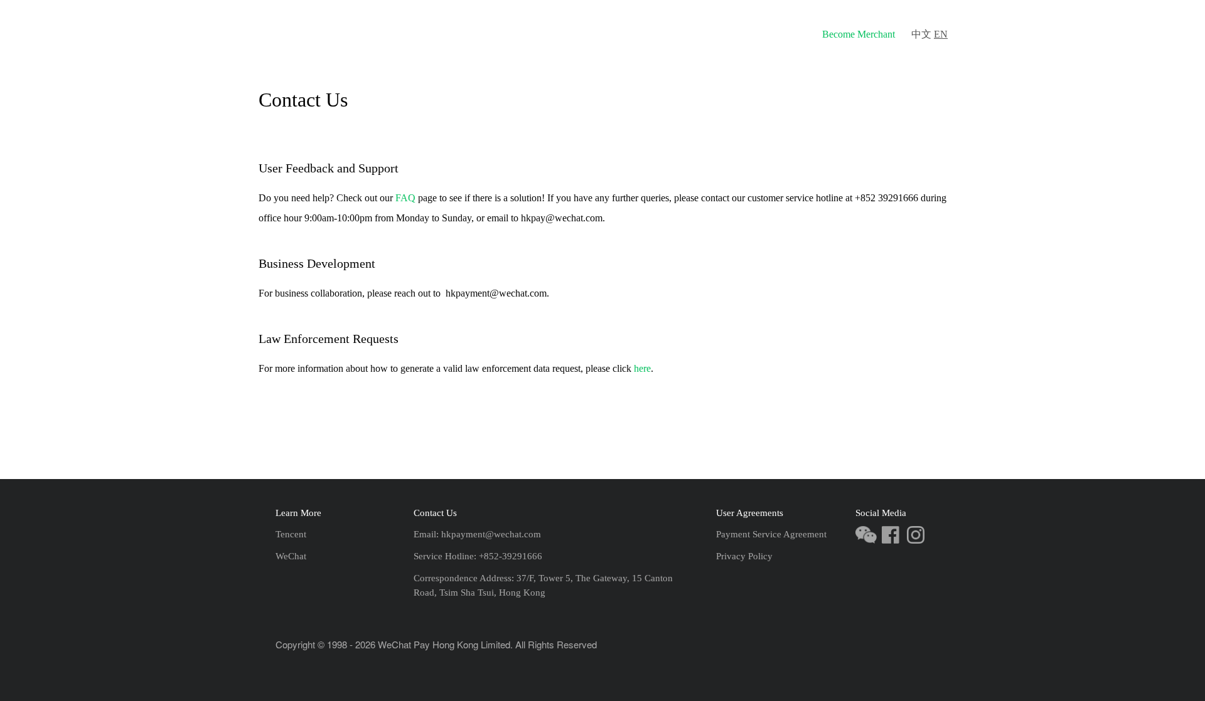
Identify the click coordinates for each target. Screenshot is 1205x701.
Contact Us (740, 34)
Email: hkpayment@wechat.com (477, 534)
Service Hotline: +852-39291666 (478, 556)
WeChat (291, 556)
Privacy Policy (744, 556)
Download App (673, 34)
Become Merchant (858, 34)
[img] (356, 34)
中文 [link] (921, 34)
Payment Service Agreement (771, 534)
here (642, 368)
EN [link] (941, 34)
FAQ (790, 34)
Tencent (291, 534)
